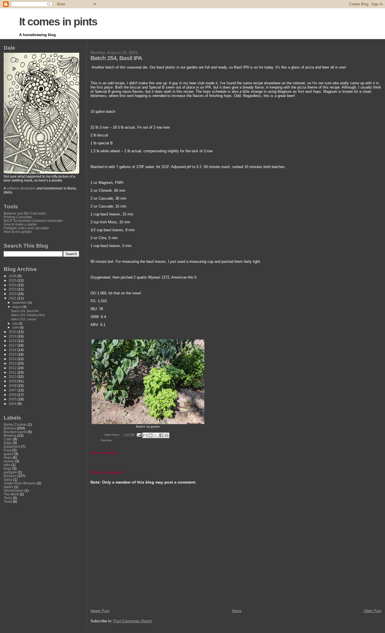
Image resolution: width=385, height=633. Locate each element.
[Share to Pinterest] (166, 435)
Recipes (10, 476)
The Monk (11, 494)
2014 (13, 359)
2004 (13, 403)
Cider (8, 439)
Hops (8, 457)
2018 (13, 341)
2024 (13, 285)
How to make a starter (20, 224)
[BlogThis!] (150, 435)
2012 (13, 368)
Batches (106, 440)
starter (8, 487)
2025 (13, 280)
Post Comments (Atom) (132, 621)
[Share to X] (156, 435)
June (16, 327)
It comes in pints (58, 22)
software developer (21, 188)
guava (8, 454)
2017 (13, 345)
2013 (13, 363)
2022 (13, 293)
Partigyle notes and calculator (26, 228)
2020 (13, 332)
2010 (13, 376)
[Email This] (145, 435)
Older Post (372, 611)
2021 (13, 298)
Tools (8, 498)
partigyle (10, 472)
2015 (13, 354)
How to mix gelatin (18, 231)
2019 (13, 336)
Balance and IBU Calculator (25, 213)
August (17, 306)
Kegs (8, 468)
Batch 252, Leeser (23, 319)
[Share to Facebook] (161, 435)
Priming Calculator (18, 217)
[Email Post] (139, 434)
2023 (13, 289)
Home (237, 611)
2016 (13, 350)
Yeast (8, 501)
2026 (13, 276)
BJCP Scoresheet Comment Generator (33, 220)
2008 (13, 385)
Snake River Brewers (20, 483)
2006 (13, 394)
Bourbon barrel (15, 432)
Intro (7, 465)
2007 (13, 390)
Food (8, 450)
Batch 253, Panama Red (28, 315)
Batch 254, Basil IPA (25, 311)
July (15, 323)
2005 (13, 399)
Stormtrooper (14, 490)
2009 (13, 381)
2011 (13, 372)
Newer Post (99, 611)
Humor (9, 461)
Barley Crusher (15, 424)
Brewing (10, 435)
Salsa (8, 479)
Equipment (12, 446)
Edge (8, 443)
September (20, 302)
